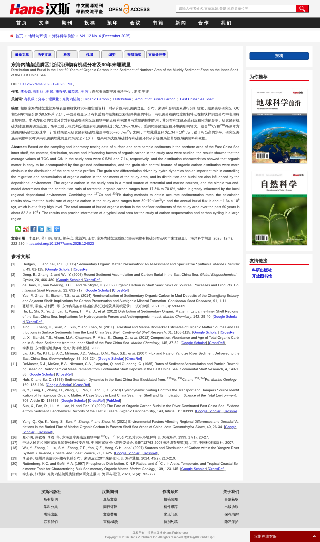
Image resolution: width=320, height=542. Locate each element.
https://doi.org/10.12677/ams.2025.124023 (60, 244)
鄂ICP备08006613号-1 (199, 537)
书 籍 (158, 22)
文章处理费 (157, 54)
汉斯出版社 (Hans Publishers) (168, 532)
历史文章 (45, 54)
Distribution (121, 99)
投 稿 (89, 22)
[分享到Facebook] (33, 229)
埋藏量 (53, 99)
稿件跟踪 (171, 507)
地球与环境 (37, 36)
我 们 (226, 22)
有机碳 (29, 99)
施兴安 (61, 92)
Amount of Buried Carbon (155, 99)
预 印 (112, 22)
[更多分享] (57, 229)
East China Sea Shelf (196, 99)
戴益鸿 (73, 92)
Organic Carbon (96, 99)
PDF (69, 84)
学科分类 (51, 507)
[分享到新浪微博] (26, 229)
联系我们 (51, 522)
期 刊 (67, 22)
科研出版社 (262, 270)
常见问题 (171, 514)
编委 (112, 54)
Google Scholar (58, 269)
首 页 (21, 22)
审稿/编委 (110, 522)
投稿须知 (135, 54)
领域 (89, 54)
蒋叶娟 (38, 92)
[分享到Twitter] (49, 229)
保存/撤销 (232, 514)
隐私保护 (231, 522)
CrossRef (81, 269)
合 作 (203, 22)
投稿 (279, 56)
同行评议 (110, 507)
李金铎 (25, 92)
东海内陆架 (71, 99)
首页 (19, 36)
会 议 (135, 22)
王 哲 (84, 92)
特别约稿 (171, 522)
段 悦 (50, 92)
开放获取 (231, 499)
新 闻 (181, 22)
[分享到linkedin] (41, 229)
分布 (41, 99)
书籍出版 (51, 514)
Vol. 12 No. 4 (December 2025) (105, 36)
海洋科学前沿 (63, 36)
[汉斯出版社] (40, 8)
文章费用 (110, 514)
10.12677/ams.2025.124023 (42, 84)
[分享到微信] (18, 229)
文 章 (44, 22)
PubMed (113, 400)
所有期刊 (51, 499)
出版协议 (231, 507)
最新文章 (22, 54)
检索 (67, 54)
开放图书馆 (262, 276)
